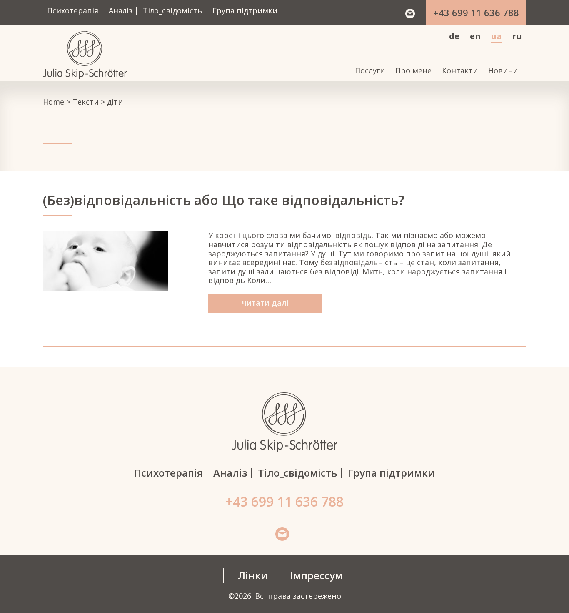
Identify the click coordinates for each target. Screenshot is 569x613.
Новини (503, 70)
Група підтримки (244, 10)
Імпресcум (316, 575)
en (475, 36)
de (454, 36)
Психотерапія (72, 10)
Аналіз (120, 10)
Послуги (370, 70)
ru (517, 36)
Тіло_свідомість (172, 10)
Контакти (460, 70)
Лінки (253, 575)
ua (496, 36)
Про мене (413, 70)
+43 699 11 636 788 (476, 12)
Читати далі (265, 303)
